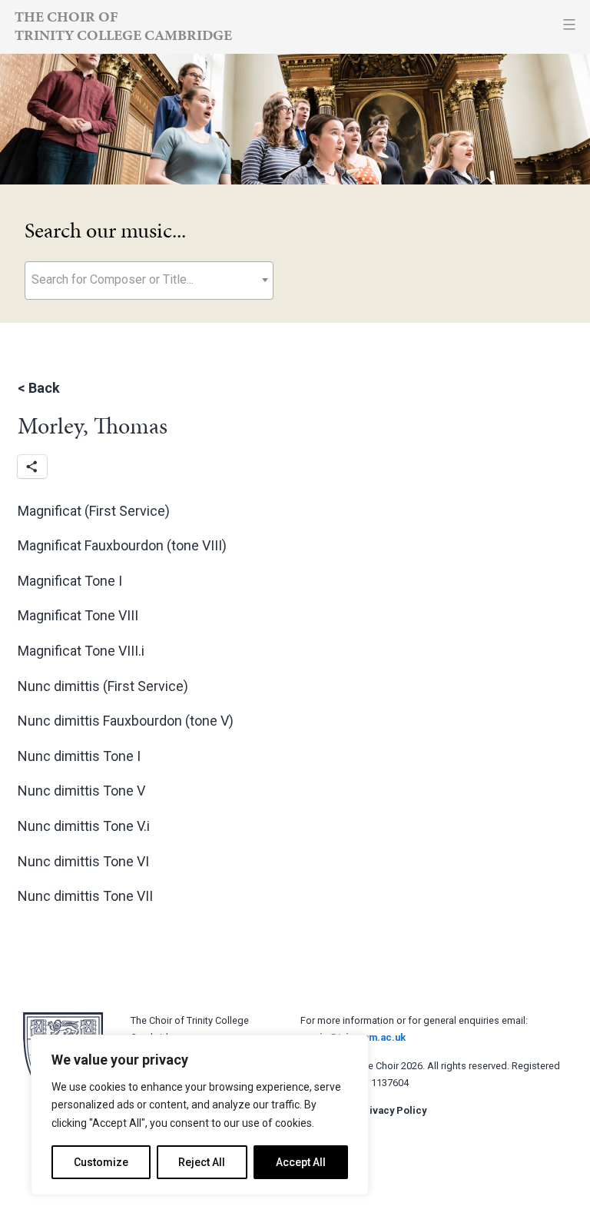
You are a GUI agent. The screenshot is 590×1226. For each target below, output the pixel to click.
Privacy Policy (392, 1110)
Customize (101, 1162)
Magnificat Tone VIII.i (81, 651)
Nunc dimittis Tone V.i (84, 826)
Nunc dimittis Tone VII (85, 896)
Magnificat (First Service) (94, 511)
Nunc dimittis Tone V (81, 790)
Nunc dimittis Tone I (79, 756)
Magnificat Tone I (70, 581)
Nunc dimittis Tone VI (83, 861)
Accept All (301, 1162)
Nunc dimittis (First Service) (103, 686)
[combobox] (149, 280)
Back (44, 388)
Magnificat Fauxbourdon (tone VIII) (122, 545)
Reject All (201, 1162)
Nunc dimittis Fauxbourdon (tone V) (126, 721)
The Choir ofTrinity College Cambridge (123, 25)
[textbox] (149, 279)
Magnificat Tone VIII (78, 615)
